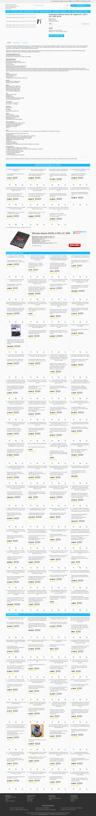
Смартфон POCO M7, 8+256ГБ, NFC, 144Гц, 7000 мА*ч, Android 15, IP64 (15, 360)
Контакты (29, 797)
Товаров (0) (81, 5)
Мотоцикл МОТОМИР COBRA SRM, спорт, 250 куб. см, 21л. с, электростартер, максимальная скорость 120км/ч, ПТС (79, 516)
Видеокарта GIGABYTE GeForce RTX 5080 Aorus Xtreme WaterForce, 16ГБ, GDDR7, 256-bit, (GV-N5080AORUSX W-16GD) (15, 341)
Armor (18, 227)
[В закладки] (50, 24)
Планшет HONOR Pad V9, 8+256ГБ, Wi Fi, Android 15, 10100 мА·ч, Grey (58, 576)
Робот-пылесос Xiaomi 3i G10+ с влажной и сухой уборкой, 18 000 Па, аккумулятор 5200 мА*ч (58, 409)
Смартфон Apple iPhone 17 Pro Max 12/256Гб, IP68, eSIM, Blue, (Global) (36, 514)
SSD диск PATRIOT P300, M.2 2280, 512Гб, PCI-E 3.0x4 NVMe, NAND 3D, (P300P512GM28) (36, 710)
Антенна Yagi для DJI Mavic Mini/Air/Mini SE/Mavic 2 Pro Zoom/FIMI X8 (56, 778)
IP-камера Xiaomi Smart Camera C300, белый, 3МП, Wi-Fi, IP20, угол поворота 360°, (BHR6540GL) (59, 473)
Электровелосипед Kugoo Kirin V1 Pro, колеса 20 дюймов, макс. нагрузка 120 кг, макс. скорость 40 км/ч (58, 493)
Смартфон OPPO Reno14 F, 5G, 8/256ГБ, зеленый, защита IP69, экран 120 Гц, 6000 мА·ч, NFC (37, 473)
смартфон (10, 227)
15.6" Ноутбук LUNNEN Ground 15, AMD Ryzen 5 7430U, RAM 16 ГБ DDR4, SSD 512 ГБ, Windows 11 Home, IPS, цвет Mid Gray (37, 625)
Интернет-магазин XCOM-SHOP (68, 809)
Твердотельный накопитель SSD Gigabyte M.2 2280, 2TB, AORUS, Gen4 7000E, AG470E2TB (15, 473)
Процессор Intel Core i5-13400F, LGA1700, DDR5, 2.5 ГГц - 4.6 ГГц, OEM (15, 261)
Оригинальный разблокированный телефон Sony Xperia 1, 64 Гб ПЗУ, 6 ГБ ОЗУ (79, 194)
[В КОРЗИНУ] (9, 185)
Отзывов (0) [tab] (25, 42)
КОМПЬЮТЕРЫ (63, 11)
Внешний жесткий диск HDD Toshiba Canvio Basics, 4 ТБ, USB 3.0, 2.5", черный (79, 361)
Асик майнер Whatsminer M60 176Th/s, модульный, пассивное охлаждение (78, 472)
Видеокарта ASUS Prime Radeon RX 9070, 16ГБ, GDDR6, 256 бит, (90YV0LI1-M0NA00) (79, 451)
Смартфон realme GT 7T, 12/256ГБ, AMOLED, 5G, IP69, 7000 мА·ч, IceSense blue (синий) (15, 558)
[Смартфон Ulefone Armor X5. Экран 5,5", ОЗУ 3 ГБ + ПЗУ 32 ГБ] (21, 15)
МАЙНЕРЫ (21, 11)
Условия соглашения (10, 801)
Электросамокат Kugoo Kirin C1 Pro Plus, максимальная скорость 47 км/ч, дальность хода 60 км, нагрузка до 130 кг (58, 430)
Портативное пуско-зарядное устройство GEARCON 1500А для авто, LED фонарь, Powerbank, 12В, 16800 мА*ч (79, 388)
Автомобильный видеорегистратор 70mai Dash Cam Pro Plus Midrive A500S (79, 731)
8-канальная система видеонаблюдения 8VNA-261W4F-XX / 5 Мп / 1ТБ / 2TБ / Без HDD (16, 648)
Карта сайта (30, 801)
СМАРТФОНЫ (74, 11)
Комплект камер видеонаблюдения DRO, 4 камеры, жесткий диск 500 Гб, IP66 (80, 577)
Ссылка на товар (85, 23)
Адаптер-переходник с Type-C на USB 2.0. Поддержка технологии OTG (58, 556)
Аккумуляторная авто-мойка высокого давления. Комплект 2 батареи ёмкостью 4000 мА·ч (57, 760)
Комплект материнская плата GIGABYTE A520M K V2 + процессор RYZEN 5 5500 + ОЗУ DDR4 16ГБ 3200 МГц (59, 453)
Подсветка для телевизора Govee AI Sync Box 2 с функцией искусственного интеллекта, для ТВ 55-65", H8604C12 (36, 409)
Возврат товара (30, 798)
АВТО (8, 11)
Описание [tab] (9, 42)
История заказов (74, 798)
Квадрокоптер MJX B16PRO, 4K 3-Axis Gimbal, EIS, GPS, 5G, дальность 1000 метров (58, 332)
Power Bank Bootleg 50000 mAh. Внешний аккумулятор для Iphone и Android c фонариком (36, 687)
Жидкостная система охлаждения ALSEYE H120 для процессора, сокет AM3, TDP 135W (15, 537)
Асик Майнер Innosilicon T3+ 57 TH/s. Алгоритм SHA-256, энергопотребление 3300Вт (37, 387)
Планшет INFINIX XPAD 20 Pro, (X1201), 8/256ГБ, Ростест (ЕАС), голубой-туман (14, 515)
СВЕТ (69, 11)
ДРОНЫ (37, 11)
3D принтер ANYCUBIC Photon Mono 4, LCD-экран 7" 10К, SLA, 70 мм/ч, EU (37, 360)
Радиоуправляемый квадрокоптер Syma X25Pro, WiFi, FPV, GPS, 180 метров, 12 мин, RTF (36, 430)
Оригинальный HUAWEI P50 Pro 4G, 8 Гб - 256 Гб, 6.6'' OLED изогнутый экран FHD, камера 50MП (37, 195)
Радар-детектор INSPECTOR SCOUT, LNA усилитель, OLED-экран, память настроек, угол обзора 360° (15, 409)
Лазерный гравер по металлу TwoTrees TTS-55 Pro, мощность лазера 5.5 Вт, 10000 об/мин (14, 430)
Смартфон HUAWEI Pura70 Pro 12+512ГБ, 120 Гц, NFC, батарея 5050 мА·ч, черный (79, 409)
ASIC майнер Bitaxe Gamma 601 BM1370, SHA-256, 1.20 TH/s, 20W (36, 645)
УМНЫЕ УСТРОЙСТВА (83, 11)
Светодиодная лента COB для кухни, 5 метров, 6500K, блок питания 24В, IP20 (80, 262)
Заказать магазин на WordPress (42, 808)
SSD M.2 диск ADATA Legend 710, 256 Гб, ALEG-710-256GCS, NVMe (79, 685)
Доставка (7, 798)
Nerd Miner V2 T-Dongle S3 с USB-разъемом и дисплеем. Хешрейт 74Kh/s (14, 686)
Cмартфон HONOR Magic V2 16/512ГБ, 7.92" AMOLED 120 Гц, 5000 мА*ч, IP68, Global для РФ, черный (37, 578)
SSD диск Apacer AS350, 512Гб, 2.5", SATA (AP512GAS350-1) (15, 707)
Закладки (72, 799)
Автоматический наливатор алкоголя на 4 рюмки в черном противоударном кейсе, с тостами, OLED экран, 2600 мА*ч (37, 537)
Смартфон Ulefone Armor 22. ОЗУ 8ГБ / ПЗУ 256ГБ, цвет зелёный (15, 213)
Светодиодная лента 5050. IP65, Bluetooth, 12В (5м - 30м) (14, 285)
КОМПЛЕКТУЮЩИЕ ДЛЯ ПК (46, 11)
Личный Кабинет (74, 797)
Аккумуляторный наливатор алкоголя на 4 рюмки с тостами (15, 777)
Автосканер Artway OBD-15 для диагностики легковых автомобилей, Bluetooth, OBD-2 (58, 387)
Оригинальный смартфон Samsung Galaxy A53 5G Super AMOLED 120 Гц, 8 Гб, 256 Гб (58, 195)
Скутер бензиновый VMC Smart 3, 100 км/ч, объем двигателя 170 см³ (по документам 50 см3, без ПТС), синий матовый (15, 599)
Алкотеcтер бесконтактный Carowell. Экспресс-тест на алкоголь (36, 777)
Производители (52, 797)
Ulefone (15, 227)
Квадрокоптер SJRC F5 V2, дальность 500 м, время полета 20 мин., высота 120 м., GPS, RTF (37, 310)
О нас (6, 799)
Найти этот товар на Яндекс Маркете (58, 31)
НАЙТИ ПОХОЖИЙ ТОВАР (56, 35)
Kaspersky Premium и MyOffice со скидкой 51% (46, 809)
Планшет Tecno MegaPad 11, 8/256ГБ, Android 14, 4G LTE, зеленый (58, 285)
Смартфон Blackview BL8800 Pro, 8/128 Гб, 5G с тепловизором (79, 174)
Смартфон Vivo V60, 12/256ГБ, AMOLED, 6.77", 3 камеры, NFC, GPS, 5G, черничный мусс (58, 215)
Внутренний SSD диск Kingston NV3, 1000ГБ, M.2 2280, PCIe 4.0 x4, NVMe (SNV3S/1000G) (79, 310)
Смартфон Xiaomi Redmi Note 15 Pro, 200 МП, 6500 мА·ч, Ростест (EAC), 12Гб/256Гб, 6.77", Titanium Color (15, 451)
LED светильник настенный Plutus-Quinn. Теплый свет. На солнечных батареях (79, 667)
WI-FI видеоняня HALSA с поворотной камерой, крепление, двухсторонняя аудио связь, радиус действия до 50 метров (58, 311)
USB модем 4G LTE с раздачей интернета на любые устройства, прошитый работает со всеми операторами (36, 265)
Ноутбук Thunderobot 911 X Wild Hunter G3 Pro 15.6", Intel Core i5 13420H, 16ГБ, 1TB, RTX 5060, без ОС (15, 493)
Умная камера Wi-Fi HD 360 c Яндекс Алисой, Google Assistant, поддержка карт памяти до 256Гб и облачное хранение (15, 388)
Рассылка (72, 801)
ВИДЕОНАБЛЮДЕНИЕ (29, 11)
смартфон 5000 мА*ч (26, 227)
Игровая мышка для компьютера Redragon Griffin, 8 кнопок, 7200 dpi (79, 427)
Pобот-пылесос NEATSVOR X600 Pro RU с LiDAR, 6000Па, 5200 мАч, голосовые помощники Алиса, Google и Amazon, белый (58, 689)
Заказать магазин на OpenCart (16, 808)
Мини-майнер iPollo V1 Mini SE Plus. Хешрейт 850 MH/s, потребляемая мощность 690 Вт (58, 598)
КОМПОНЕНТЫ (56, 11)
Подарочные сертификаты (55, 798)
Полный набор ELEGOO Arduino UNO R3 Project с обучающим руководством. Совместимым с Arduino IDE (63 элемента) (80, 537)
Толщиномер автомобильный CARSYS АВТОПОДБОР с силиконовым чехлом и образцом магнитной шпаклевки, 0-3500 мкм (37, 599)
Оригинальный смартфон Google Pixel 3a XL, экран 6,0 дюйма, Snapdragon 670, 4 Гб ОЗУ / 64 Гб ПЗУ (15, 195)
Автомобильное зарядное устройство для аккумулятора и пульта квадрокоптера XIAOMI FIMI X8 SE (58, 732)
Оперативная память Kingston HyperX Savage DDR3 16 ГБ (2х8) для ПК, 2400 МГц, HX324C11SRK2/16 (37, 332)
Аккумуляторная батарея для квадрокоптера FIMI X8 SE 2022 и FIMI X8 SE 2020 (80, 760)
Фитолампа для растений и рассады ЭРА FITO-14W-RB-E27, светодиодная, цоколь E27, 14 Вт (37, 493)
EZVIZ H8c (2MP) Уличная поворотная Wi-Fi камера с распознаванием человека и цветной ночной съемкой (15, 667)
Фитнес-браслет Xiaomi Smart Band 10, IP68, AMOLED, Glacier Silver (58, 514)
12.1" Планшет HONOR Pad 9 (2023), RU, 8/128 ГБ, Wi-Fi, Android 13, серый (15, 623)
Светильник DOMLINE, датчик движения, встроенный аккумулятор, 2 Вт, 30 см (79, 558)
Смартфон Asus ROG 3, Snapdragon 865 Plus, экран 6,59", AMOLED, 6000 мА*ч (58, 175)
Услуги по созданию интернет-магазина (19, 809)
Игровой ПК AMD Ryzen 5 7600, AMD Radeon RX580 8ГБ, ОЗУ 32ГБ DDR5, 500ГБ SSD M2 (79, 287)
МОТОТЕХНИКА (14, 11)
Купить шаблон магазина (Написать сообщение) (72, 808)
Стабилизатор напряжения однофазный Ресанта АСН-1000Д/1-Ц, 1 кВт (58, 536)
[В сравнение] (52, 24)
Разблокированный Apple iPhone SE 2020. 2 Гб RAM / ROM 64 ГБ (36, 174)
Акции (50, 799)
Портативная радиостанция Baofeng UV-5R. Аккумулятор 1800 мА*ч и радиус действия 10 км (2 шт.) (36, 558)
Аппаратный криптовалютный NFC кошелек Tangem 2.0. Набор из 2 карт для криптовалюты (79, 779)
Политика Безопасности (10, 797)
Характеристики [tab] (16, 42)
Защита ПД (29, 799)
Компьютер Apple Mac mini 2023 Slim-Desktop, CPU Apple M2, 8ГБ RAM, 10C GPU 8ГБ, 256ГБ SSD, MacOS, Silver (16, 310)
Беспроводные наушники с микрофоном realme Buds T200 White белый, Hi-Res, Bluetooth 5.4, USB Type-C (80, 598)
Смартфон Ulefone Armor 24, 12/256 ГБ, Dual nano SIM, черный (36, 213)
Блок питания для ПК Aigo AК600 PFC (37, 447)
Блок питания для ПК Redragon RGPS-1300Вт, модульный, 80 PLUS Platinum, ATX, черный (15, 578)
